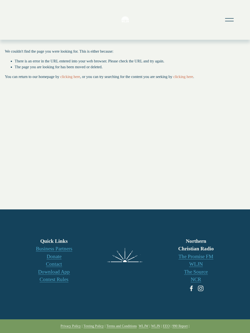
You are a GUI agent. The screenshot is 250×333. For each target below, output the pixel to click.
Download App (54, 272)
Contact (54, 264)
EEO (166, 326)
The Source (196, 272)
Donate (54, 256)
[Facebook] (191, 288)
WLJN (196, 264)
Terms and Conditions (121, 326)
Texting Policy (93, 326)
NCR (196, 279)
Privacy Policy (71, 326)
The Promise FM (195, 256)
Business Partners (54, 249)
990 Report (180, 326)
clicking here (70, 77)
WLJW (143, 326)
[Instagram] (201, 288)
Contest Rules (54, 279)
